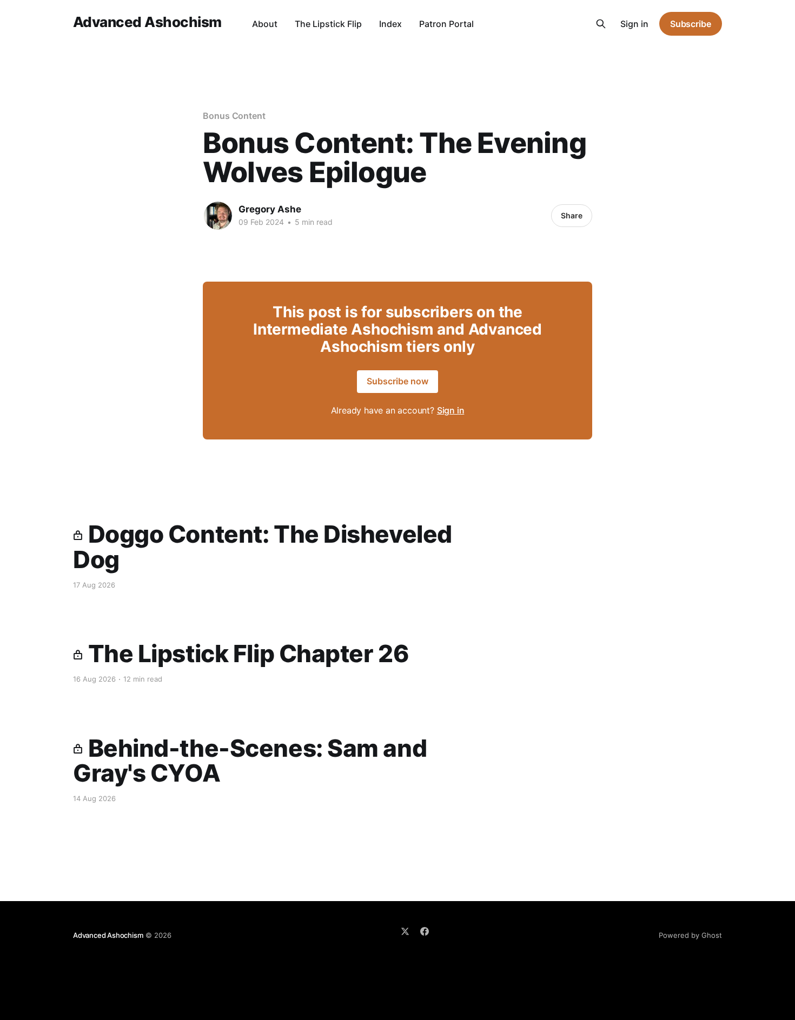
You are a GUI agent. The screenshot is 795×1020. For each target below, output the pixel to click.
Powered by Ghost (690, 935)
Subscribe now (397, 381)
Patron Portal (446, 23)
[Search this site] (601, 23)
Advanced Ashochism (147, 22)
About (264, 23)
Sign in (634, 23)
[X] (405, 931)
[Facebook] (424, 931)
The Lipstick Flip (328, 23)
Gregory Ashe (270, 209)
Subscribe (690, 23)
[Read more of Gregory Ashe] (218, 216)
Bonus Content (234, 115)
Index (390, 23)
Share (571, 215)
